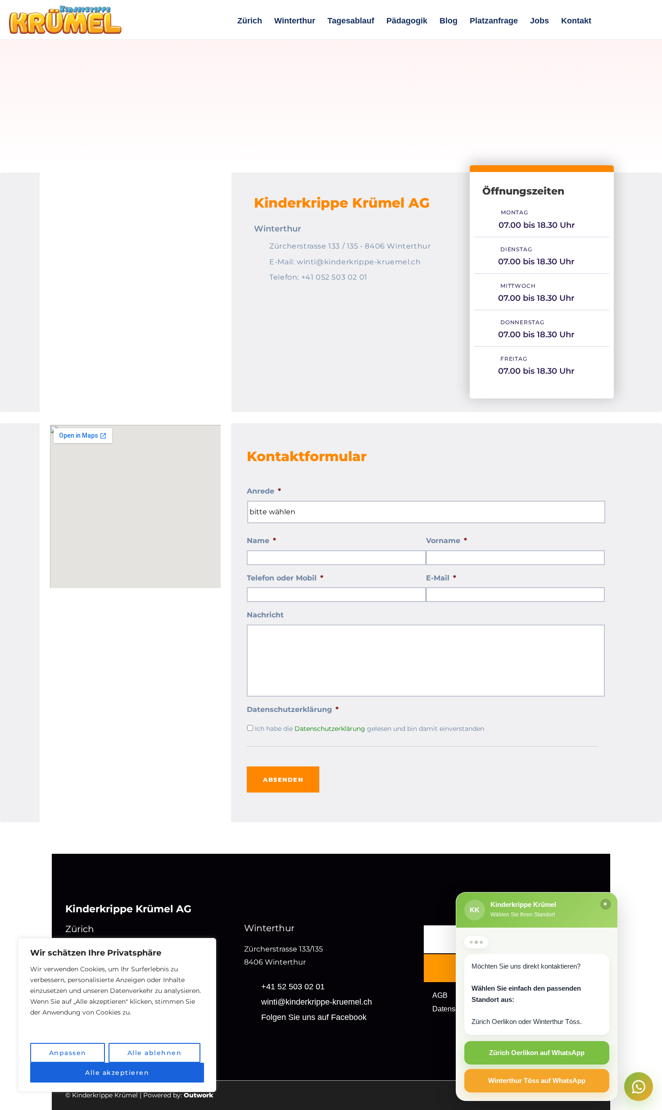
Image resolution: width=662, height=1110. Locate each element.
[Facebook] (644, 21)
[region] (117, 1015)
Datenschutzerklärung (330, 729)
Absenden (283, 779)
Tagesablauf (350, 20)
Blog (449, 20)
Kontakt (576, 20)
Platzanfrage (494, 20)
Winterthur (294, 20)
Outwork (198, 1095)
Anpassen (67, 1053)
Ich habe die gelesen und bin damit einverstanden (369, 729)
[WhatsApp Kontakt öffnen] (638, 1086)
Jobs (539, 20)
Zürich (249, 20)
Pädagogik (406, 20)
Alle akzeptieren (117, 1073)
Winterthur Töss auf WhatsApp (536, 1080)
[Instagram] (619, 21)
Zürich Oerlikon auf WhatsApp (537, 1052)
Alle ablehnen (154, 1053)
